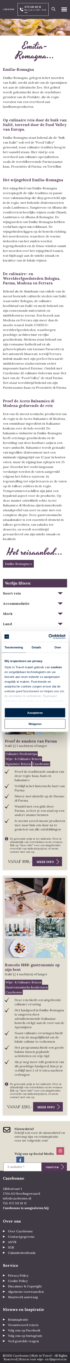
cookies (56, 667)
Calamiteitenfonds (22, 1253)
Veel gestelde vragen (23, 1341)
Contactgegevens (21, 1237)
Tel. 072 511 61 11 (15, 1203)
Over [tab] (57, 647)
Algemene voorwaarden (26, 1292)
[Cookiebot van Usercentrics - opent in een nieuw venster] (49, 636)
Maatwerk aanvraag (23, 1297)
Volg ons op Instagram (25, 1336)
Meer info (45, 862)
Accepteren (35, 712)
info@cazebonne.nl (17, 1198)
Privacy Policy (18, 1275)
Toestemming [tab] (13, 647)
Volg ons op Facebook (24, 1330)
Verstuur (52, 1167)
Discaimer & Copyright (25, 1286)
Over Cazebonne (20, 1231)
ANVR (12, 1242)
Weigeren (35, 724)
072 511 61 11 (32, 7)
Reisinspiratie (18, 1319)
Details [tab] (36, 647)
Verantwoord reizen (23, 1325)
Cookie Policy (18, 1281)
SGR (11, 1247)
